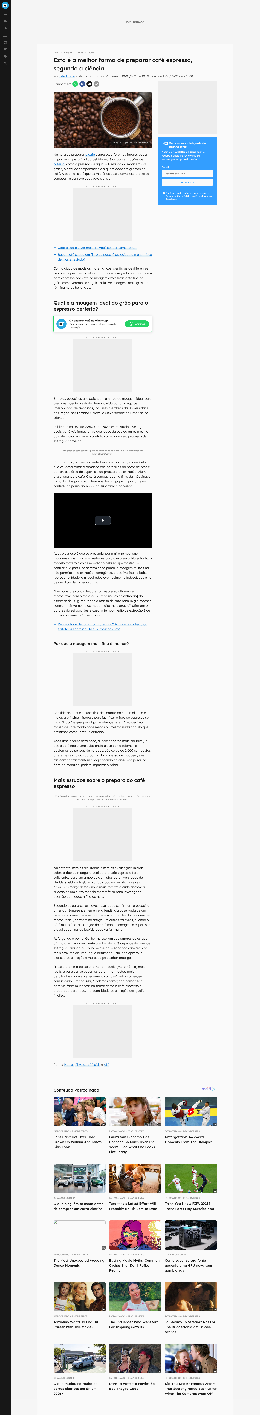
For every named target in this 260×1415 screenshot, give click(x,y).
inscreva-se (187, 182)
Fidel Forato (67, 76)
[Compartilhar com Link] (96, 84)
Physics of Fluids (87, 1065)
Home (57, 52)
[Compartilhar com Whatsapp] (75, 84)
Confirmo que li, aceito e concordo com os (189, 196)
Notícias (68, 52)
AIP (106, 1065)
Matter (69, 1065)
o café (90, 154)
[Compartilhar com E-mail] (89, 84)
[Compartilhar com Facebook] (82, 84)
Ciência (79, 52)
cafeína (59, 164)
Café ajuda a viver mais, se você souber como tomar (97, 248)
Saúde (91, 52)
